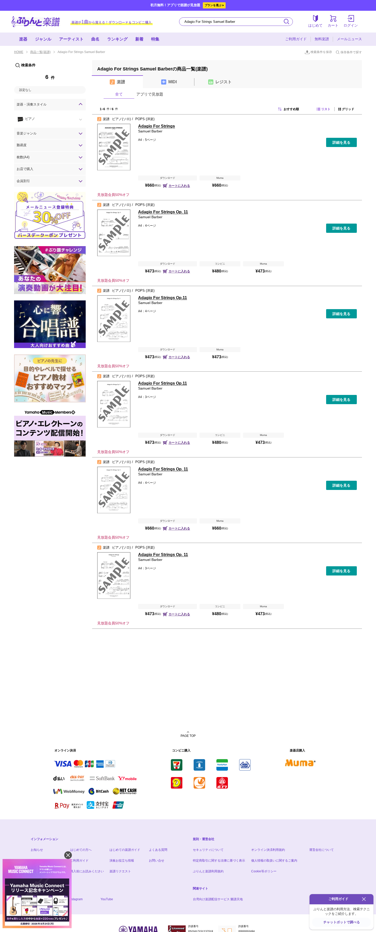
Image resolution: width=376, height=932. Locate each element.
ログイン (351, 25)
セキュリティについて (208, 850)
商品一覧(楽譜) (40, 52)
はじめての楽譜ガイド (124, 850)
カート (333, 25)
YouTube (107, 899)
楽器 (23, 39)
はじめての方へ (81, 850)
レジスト (223, 82)
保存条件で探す (351, 52)
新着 (139, 39)
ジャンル (43, 39)
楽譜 (121, 82)
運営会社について (321, 850)
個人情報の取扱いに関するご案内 (274, 860)
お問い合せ (156, 860)
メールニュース (349, 39)
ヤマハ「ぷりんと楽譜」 (36, 21)
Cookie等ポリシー (264, 871)
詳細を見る (341, 142)
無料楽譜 (322, 39)
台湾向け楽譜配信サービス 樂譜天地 (218, 899)
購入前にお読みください (87, 871)
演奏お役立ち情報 (121, 860)
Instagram (76, 899)
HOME (18, 52)
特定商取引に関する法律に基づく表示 (219, 860)
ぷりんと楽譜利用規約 (208, 871)
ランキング (117, 39)
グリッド (348, 109)
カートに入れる (179, 185)
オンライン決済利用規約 (268, 850)
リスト (325, 109)
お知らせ (37, 850)
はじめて (315, 25)
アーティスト (71, 39)
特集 (155, 39)
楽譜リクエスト (120, 871)
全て (119, 94)
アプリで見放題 (149, 94)
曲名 (95, 39)
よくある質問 (158, 850)
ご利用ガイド (296, 39)
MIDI (172, 82)
